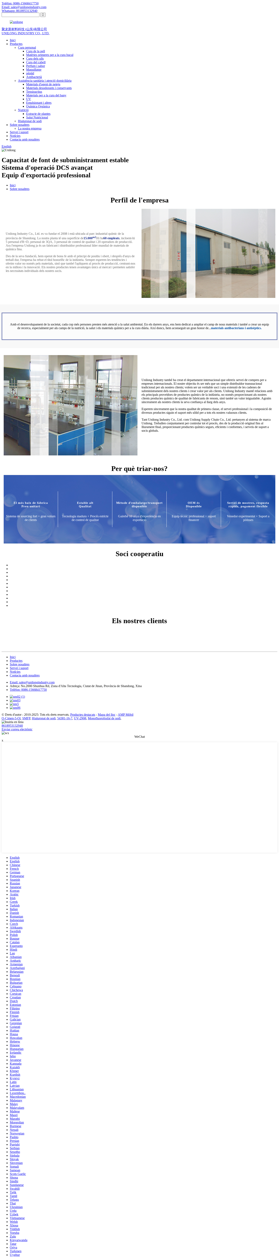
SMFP (26, 718)
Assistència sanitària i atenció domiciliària (44, 80)
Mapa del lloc (106, 714)
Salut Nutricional (37, 117)
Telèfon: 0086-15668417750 (20, 3)
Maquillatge (33, 69)
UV (28, 99)
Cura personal (27, 47)
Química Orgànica (38, 106)
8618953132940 (12, 725)
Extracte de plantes (38, 113)
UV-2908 (80, 718)
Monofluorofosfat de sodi (104, 718)
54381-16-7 (64, 718)
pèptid (30, 73)
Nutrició (23, 110)
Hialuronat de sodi (30, 121)
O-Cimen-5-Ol (11, 718)
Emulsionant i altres (38, 102)
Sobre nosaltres (19, 124)
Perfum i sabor (35, 66)
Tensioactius (34, 91)
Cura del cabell (36, 62)
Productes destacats (82, 714)
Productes (16, 44)
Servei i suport (19, 132)
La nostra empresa (29, 128)
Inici (13, 40)
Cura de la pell (35, 51)
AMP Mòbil (125, 714)
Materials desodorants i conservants (49, 88)
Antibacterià (34, 77)
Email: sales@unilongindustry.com (24, 7)
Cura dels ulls (35, 58)
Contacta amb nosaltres (25, 139)
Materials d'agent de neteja (43, 84)
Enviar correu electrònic (17, 729)
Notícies (15, 136)
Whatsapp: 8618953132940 (19, 10)
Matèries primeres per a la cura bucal (49, 55)
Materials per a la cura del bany (46, 95)
